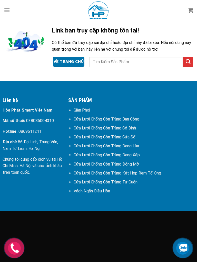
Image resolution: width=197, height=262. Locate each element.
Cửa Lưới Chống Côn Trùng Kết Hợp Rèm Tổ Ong (117, 173)
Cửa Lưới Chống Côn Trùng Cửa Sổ (105, 137)
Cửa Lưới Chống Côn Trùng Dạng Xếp (107, 154)
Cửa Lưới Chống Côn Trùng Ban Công (106, 119)
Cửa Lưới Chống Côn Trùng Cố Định (105, 128)
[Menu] (7, 10)
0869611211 (30, 131)
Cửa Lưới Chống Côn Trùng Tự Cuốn (105, 182)
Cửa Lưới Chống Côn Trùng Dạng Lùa (106, 146)
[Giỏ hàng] (190, 10)
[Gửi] (188, 62)
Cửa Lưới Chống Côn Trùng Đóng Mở (106, 164)
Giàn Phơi (82, 110)
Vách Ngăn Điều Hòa (92, 191)
